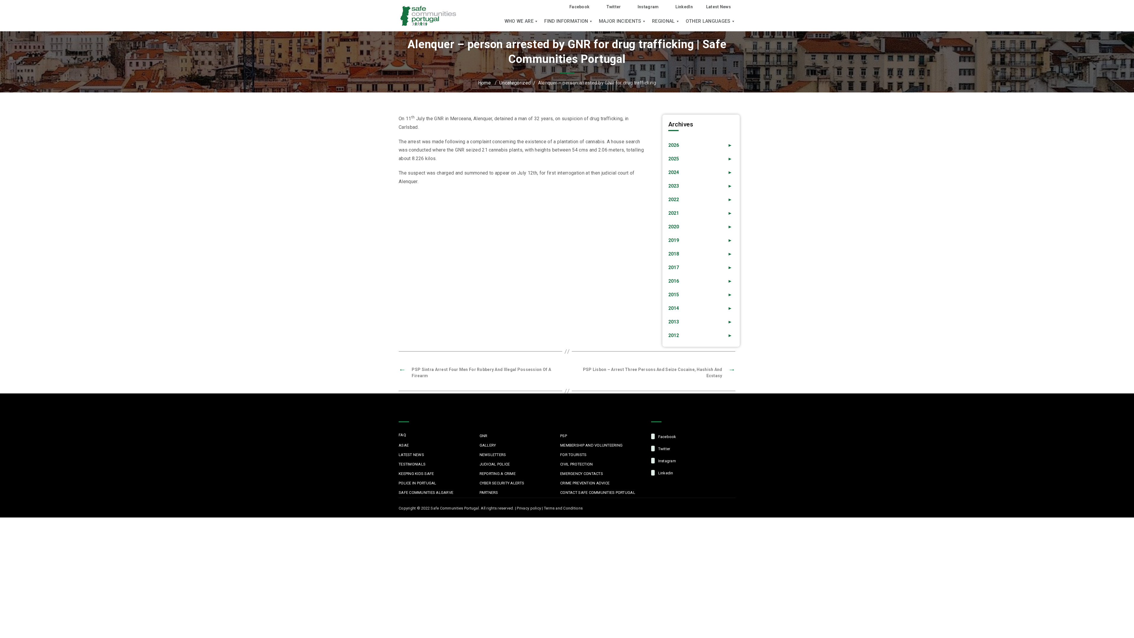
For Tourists (573, 455)
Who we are (519, 21)
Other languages (708, 21)
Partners (489, 492)
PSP (563, 436)
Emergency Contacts (581, 473)
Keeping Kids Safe (416, 473)
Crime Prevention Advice (585, 483)
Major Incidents (620, 21)
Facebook (579, 6)
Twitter (613, 6)
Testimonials (412, 464)
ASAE (404, 445)
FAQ (402, 435)
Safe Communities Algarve (426, 492)
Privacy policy (529, 508)
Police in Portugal (417, 483)
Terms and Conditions (563, 508)
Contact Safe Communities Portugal (597, 492)
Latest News (718, 6)
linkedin (665, 473)
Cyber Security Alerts (502, 483)
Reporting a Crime (498, 473)
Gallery (488, 445)
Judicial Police (495, 464)
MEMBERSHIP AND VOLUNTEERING (591, 445)
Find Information (566, 21)
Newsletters (493, 455)
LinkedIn (684, 6)
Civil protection (576, 464)
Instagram (648, 6)
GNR (484, 436)
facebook (666, 436)
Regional (663, 21)
